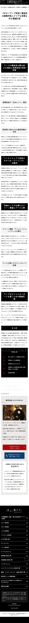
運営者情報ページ (16, 598)
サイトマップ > (14, 608)
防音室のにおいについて (14, 363)
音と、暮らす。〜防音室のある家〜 (16, 356)
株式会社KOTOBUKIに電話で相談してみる (14, 455)
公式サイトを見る (14, 447)
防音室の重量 (11, 372)
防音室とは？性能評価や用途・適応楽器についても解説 (16, 368)
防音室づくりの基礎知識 (14, 360)
